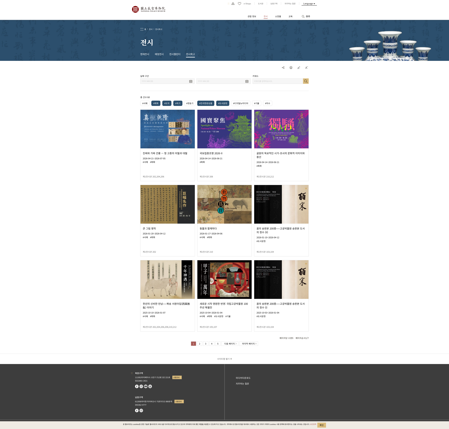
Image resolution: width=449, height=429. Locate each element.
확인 (322, 425)
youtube (145, 386)
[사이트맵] (233, 3)
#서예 (144, 103)
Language (308, 3)
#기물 (256, 103)
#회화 (155, 103)
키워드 (256, 76)
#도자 (166, 103)
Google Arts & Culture (150, 386)
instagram (141, 386)
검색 (306, 81)
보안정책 (313, 424)
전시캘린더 (174, 54)
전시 (150, 29)
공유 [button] (283, 68)
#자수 (267, 103)
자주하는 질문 (242, 383)
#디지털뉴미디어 (240, 103)
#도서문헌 (222, 103)
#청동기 (189, 103)
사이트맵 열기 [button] (223, 358)
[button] (291, 68)
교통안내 (176, 377)
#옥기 (177, 103)
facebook (137, 386)
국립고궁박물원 (148, 9)
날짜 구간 (144, 76)
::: (228, 3)
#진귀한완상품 (205, 103)
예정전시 (159, 54)
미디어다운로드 (243, 378)
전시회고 (158, 29)
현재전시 (144, 54)
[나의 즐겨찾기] (239, 3)
